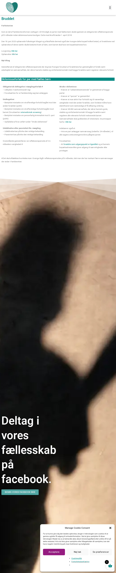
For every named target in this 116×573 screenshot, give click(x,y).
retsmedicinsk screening (30, 112)
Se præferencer (101, 552)
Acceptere (54, 552)
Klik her (14, 51)
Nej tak (77, 552)
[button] (110, 528)
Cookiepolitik (76, 558)
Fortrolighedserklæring (80, 561)
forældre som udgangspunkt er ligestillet (81, 144)
